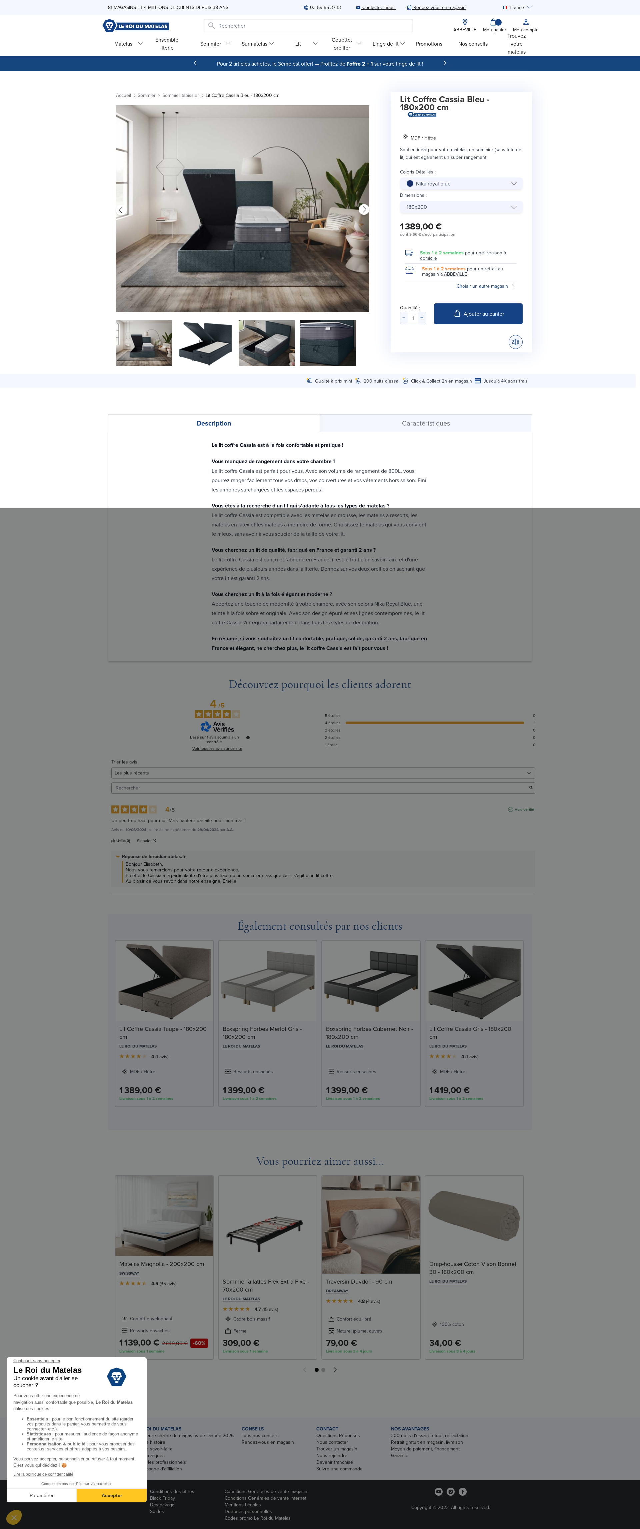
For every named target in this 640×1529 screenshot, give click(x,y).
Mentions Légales (243, 1504)
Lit (298, 43)
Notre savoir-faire (155, 1448)
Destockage (162, 1504)
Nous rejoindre (331, 1455)
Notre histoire (151, 1442)
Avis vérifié (524, 809)
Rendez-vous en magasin (268, 1442)
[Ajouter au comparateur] (516, 342)
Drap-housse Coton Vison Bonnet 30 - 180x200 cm (472, 1268)
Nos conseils (473, 43)
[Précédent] (195, 63)
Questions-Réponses (338, 1435)
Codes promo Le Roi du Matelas (258, 1518)
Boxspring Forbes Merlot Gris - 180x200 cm (262, 1033)
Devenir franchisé (334, 1462)
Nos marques (151, 1455)
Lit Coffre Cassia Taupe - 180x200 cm (163, 1033)
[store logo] (135, 25)
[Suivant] (444, 63)
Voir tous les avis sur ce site (217, 748)
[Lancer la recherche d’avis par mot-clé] (531, 788)
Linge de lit (386, 43)
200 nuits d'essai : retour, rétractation (429, 1435)
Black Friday (162, 1498)
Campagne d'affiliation (159, 1468)
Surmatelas (254, 43)
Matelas (123, 43)
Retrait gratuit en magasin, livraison (427, 1442)
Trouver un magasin (336, 1448)
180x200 (417, 206)
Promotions (429, 43)
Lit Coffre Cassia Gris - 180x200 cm (470, 1033)
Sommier (210, 43)
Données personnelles (248, 1511)
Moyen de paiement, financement (425, 1448)
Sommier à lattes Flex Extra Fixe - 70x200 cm (266, 1285)
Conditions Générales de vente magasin (266, 1491)
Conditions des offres (172, 1491)
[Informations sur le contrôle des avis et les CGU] (248, 737)
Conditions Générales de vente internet (265, 1498)
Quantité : (410, 307)
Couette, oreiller (342, 43)
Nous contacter (332, 1442)
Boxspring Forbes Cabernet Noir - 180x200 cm (369, 1033)
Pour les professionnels (161, 1462)
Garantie (399, 1455)
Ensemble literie (166, 43)
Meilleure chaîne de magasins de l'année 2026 (185, 1435)
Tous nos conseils (260, 1435)
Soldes (157, 1511)
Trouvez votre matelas (516, 43)
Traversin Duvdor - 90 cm (359, 1281)
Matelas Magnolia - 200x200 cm (161, 1264)
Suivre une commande (339, 1468)
